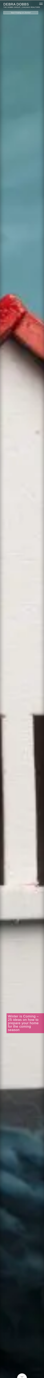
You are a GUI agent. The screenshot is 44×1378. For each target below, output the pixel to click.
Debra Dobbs (16, 4)
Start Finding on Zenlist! (21, 13)
